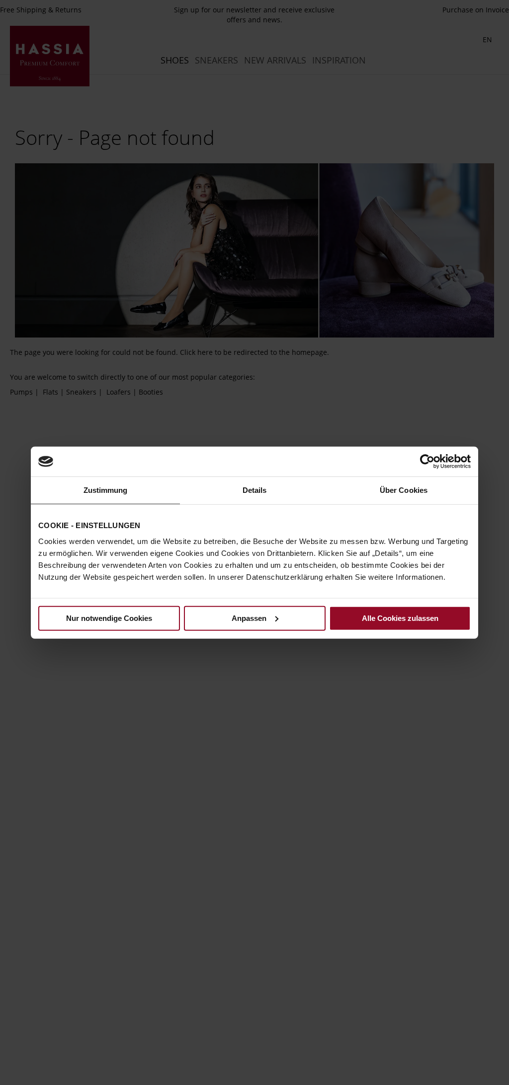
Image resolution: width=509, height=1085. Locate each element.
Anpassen (249, 617)
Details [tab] (255, 490)
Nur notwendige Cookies (109, 617)
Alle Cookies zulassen (400, 617)
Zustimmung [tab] (106, 490)
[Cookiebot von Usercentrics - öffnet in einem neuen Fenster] (427, 461)
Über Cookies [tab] (403, 490)
